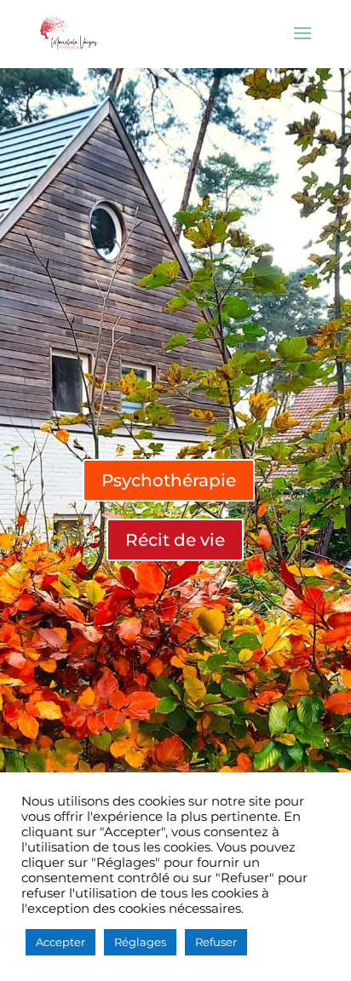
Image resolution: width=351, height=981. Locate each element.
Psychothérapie (168, 480)
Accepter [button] (60, 942)
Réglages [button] (140, 942)
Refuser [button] (216, 942)
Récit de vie (175, 540)
